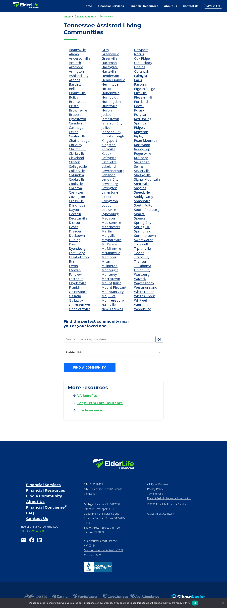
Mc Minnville (111, 248)
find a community (89, 367)
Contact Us (190, 6)
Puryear (140, 114)
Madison (108, 218)
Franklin (75, 287)
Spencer (140, 218)
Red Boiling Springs (143, 121)
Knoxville (108, 149)
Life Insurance (89, 410)
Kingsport (109, 140)
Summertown (145, 235)
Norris (139, 54)
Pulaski (139, 110)
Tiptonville (142, 248)
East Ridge (77, 253)
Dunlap (74, 240)
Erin (72, 261)
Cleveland (76, 158)
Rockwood (142, 145)
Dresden (75, 231)
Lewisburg (110, 183)
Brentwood (78, 101)
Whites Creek (144, 296)
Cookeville (77, 179)
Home (88, 6)
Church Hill (77, 149)
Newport (141, 50)
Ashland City (78, 75)
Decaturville (78, 218)
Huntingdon (111, 101)
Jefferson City (112, 123)
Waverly (140, 278)
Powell (139, 106)
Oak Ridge (142, 58)
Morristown (111, 278)
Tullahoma (142, 266)
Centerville (77, 136)
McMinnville (111, 253)
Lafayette (109, 158)
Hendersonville (113, 80)
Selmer (139, 166)
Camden (75, 123)
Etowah (75, 270)
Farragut (76, 278)
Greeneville (110, 54)
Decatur (75, 214)
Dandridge (77, 205)
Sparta (139, 214)
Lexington (109, 188)
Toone (139, 253)
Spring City (142, 222)
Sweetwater (143, 240)
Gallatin (75, 296)
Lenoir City (110, 179)
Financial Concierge (46, 507)
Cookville (76, 183)
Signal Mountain (147, 179)
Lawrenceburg (113, 170)
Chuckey (75, 145)
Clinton (74, 162)
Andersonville (79, 58)
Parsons (140, 84)
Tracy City (141, 257)
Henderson (110, 75)
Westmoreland (145, 287)
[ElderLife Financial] (26, 6)
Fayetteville (77, 283)
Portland (141, 101)
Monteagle (110, 270)
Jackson (108, 114)
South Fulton (144, 205)
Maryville (108, 235)
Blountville (77, 93)
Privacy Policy (155, 489)
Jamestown (110, 119)
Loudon (108, 205)
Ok (195, 603)
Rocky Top (142, 149)
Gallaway (76, 300)
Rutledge (141, 158)
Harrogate (110, 67)
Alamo (74, 54)
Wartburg (142, 274)
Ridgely (139, 127)
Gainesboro (78, 291)
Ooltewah (141, 71)
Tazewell (141, 244)
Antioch (75, 62)
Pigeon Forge (144, 88)
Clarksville (77, 153)
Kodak (106, 153)
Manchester (111, 227)
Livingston (110, 201)
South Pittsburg (146, 209)
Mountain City (113, 291)
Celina (73, 132)
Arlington (76, 71)
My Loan (213, 6)
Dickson (75, 222)
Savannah (142, 162)
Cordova (75, 188)
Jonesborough (113, 136)
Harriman (109, 62)
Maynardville (111, 240)
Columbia (76, 175)
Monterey (109, 274)
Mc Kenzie (109, 244)
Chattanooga (79, 140)
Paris (138, 80)
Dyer (72, 244)
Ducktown (77, 235)
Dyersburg (77, 248)
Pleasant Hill (143, 97)
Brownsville (78, 110)
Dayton (74, 209)
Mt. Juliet (108, 296)
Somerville (142, 201)
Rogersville (142, 153)
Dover (73, 227)
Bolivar (74, 97)
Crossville (76, 201)
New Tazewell (112, 309)
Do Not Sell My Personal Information (169, 498)
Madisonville (111, 222)
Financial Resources (45, 490)
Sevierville (142, 170)
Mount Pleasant (114, 287)
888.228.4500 (33, 531)
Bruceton (76, 114)
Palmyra (140, 75)
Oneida (139, 67)
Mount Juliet (111, 283)
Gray (105, 50)
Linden (107, 196)
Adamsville (77, 50)
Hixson (107, 88)
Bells (72, 88)
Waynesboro (144, 283)
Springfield (142, 231)
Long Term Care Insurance (100, 403)
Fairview (75, 274)
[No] (223, 603)
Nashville (109, 304)
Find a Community (44, 496)
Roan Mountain (146, 140)
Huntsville (109, 106)
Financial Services (43, 485)
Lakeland (109, 166)
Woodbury (142, 309)
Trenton (140, 261)
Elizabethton (79, 257)
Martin (107, 231)
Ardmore (76, 67)
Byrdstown (77, 119)
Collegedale (78, 166)
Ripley (138, 136)
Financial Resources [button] (144, 6)
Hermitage (110, 84)
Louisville (109, 209)
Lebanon (108, 175)
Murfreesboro (113, 300)
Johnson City (111, 132)
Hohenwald (110, 93)
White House (144, 291)
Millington (109, 266)
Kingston (109, 145)
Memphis (109, 257)
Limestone (110, 192)
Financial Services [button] (111, 6)
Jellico (106, 127)
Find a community (85, 16)
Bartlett (75, 84)
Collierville (77, 170)
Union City (142, 270)
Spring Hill (142, 227)
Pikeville (140, 93)
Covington (77, 196)
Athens (74, 80)
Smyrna (140, 188)
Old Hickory (143, 62)
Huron (107, 110)
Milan (106, 261)
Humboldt (110, 97)
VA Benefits (87, 395)
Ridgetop (141, 132)
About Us (170, 6)
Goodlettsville (79, 309)
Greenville (109, 58)
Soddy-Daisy (143, 196)
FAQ (30, 513)
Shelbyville (142, 175)
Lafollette (109, 162)
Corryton (76, 192)
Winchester (143, 304)
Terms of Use (155, 494)
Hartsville (109, 71)
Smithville (141, 183)
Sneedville (142, 192)
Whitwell (141, 300)
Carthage (76, 127)
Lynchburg (110, 214)
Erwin (73, 266)
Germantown (79, 304)
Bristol (74, 106)
